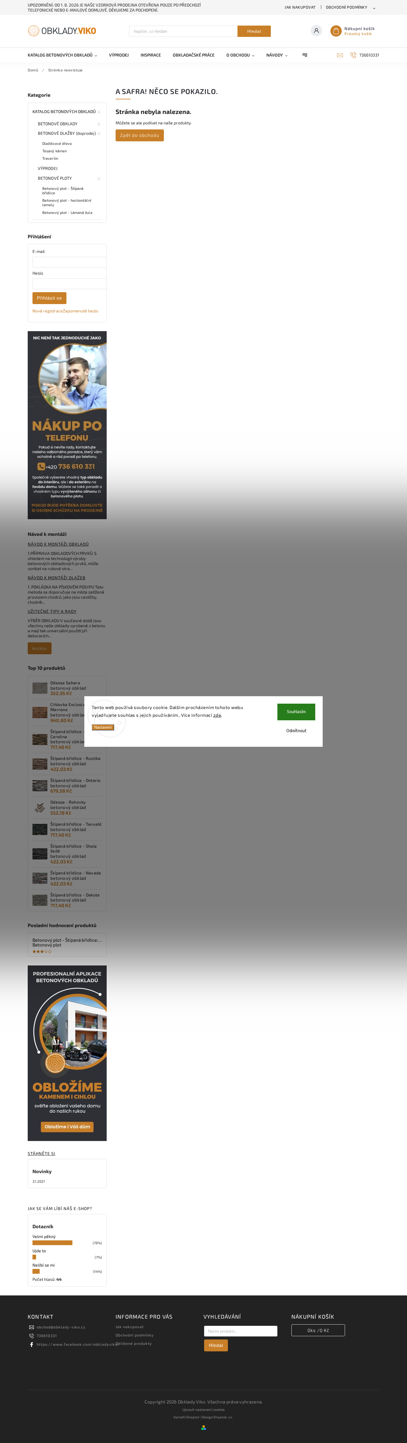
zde (217, 715)
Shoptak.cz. (223, 1417)
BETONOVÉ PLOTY (55, 178)
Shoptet (193, 1417)
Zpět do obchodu (139, 135)
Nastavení (103, 727)
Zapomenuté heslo (80, 310)
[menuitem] (65, 55)
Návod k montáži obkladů (58, 544)
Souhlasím (296, 712)
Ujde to (39, 1250)
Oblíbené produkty (134, 1343)
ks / (318, 1330)
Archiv (39, 648)
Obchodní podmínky (347, 7)
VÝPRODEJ (48, 168)
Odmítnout (296, 731)
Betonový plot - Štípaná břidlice (62, 190)
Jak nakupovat (300, 7)
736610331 (47, 1335)
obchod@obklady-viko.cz (61, 1327)
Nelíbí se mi (43, 1264)
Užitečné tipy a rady (52, 611)
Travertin (50, 158)
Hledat (254, 31)
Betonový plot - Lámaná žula (67, 212)
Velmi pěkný (44, 1236)
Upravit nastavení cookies (203, 1409)
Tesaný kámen (54, 150)
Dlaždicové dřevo (57, 143)
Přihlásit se (49, 298)
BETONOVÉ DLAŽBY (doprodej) (67, 133)
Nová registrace (47, 310)
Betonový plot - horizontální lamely (66, 202)
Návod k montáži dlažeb (57, 577)
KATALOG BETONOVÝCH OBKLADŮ (64, 111)
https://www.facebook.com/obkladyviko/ (78, 1344)
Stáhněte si (41, 1153)
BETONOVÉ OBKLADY (58, 123)
